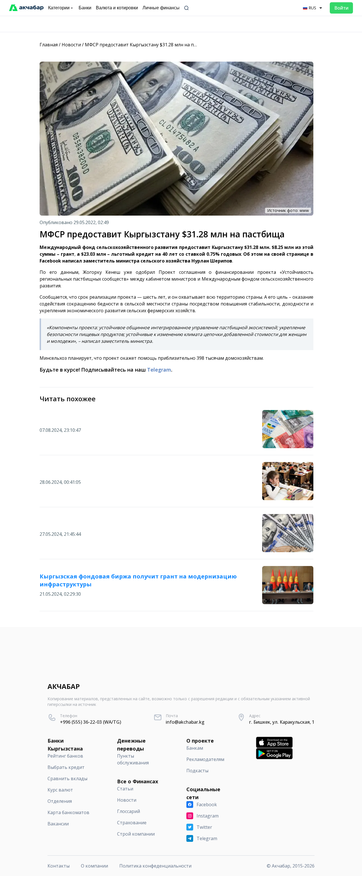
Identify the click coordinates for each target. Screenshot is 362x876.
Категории (59, 7)
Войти (341, 8)
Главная (49, 45)
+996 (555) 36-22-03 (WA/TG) (90, 722)
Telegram (159, 369)
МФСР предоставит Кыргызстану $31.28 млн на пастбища (149, 45)
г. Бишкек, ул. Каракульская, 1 (281, 722)
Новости (71, 45)
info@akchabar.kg (185, 722)
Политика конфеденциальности (155, 866)
